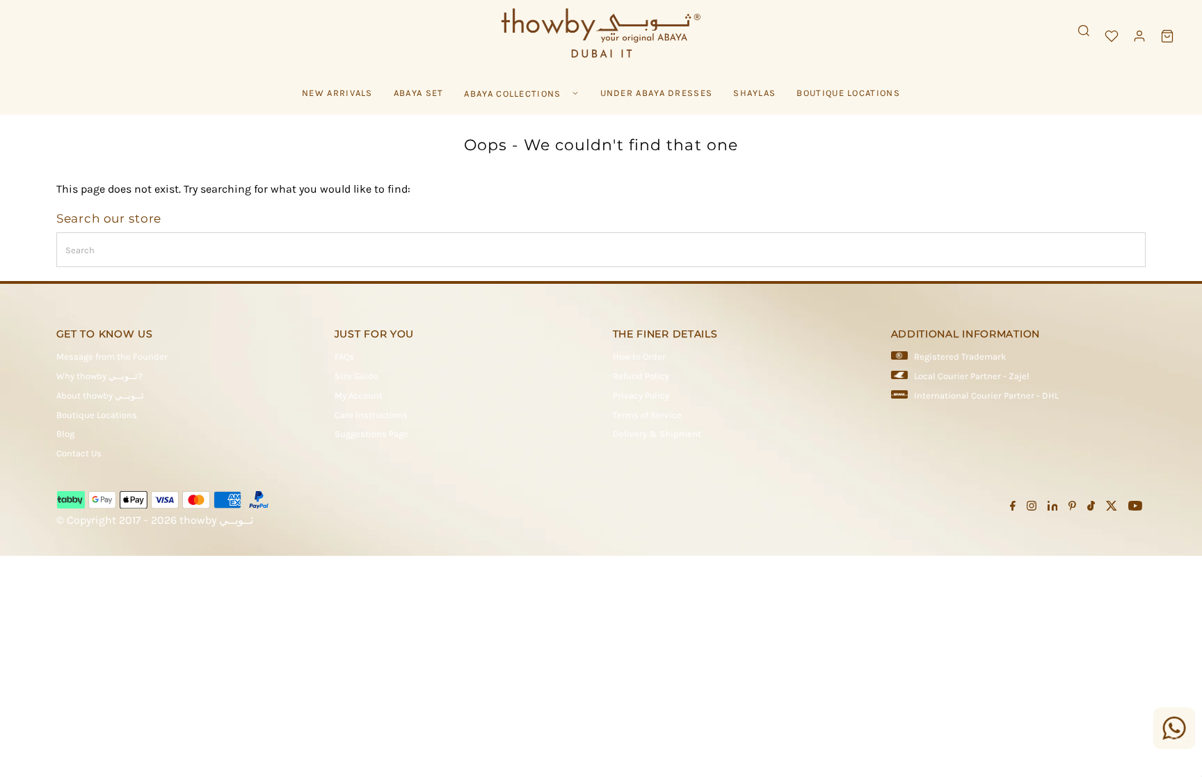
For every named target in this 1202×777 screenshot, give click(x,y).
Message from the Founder (112, 356)
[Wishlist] (1112, 36)
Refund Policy (641, 376)
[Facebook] (1013, 507)
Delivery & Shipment (657, 433)
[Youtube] (1135, 507)
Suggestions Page (371, 433)
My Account (359, 395)
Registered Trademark (960, 356)
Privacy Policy (641, 395)
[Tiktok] (1091, 507)
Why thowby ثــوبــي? (99, 376)
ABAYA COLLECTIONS (512, 93)
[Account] (1139, 36)
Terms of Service (647, 415)
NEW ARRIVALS (337, 93)
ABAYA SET (419, 93)
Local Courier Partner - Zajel (971, 376)
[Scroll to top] (1174, 739)
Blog (65, 433)
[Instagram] (1031, 507)
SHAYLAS (754, 93)
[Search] (1084, 31)
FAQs (344, 356)
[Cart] (1167, 36)
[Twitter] (1112, 507)
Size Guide (356, 376)
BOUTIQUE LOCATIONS (847, 93)
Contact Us (79, 453)
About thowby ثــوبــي (100, 395)
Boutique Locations (96, 415)
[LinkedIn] (1052, 507)
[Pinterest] (1072, 507)
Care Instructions (371, 415)
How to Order (639, 356)
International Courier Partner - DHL (986, 395)
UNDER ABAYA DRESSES (656, 93)
